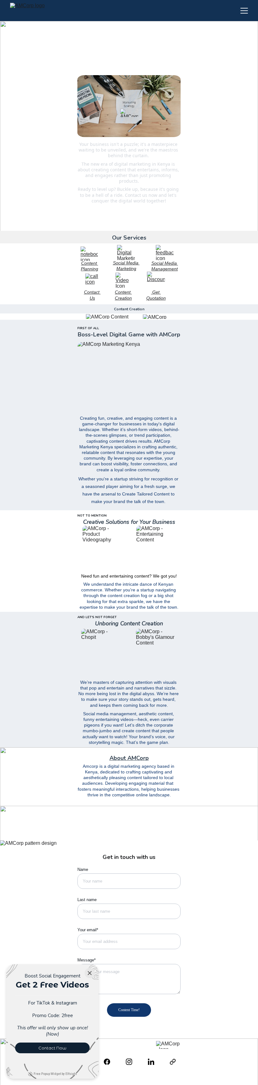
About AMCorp (129, 758)
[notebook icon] (89, 253)
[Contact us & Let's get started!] (129, 210)
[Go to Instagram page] (132, 1062)
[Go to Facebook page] (110, 1062)
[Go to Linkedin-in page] (154, 1062)
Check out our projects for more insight (129, 217)
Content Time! (129, 1010)
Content (89, 263)
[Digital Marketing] (126, 252)
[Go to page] (173, 1062)
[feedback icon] (165, 252)
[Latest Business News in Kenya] (129, 225)
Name (82, 869)
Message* (86, 960)
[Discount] (156, 280)
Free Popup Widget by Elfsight (55, 1074)
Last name (87, 899)
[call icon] (92, 280)
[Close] (90, 973)
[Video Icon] (123, 280)
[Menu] (244, 11)
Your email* (87, 929)
